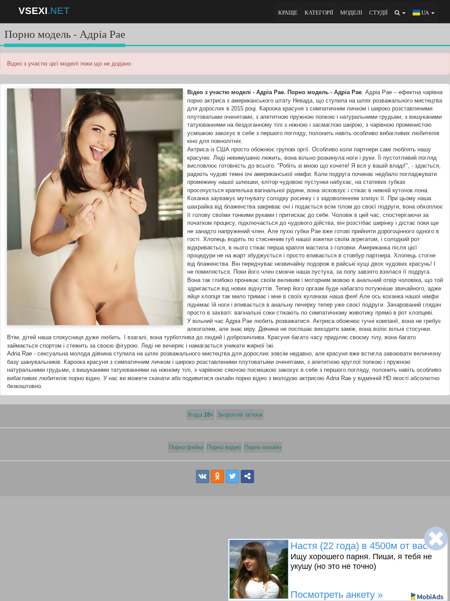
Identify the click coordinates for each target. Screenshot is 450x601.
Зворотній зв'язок (240, 414)
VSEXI (43, 10)
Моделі (351, 12)
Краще (288, 12)
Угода (200, 414)
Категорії (319, 12)
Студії (378, 12)
